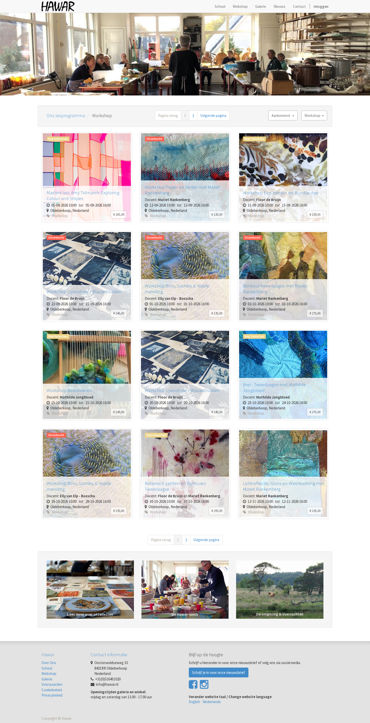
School (47, 668)
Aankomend (282, 115)
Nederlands (212, 701)
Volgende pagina (213, 115)
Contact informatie (109, 654)
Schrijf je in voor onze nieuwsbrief (218, 672)
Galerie (47, 679)
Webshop (49, 673)
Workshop (313, 115)
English (194, 701)
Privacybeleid (52, 695)
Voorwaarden (52, 684)
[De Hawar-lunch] (185, 589)
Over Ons (49, 662)
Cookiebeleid (52, 689)
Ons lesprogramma (66, 115)
